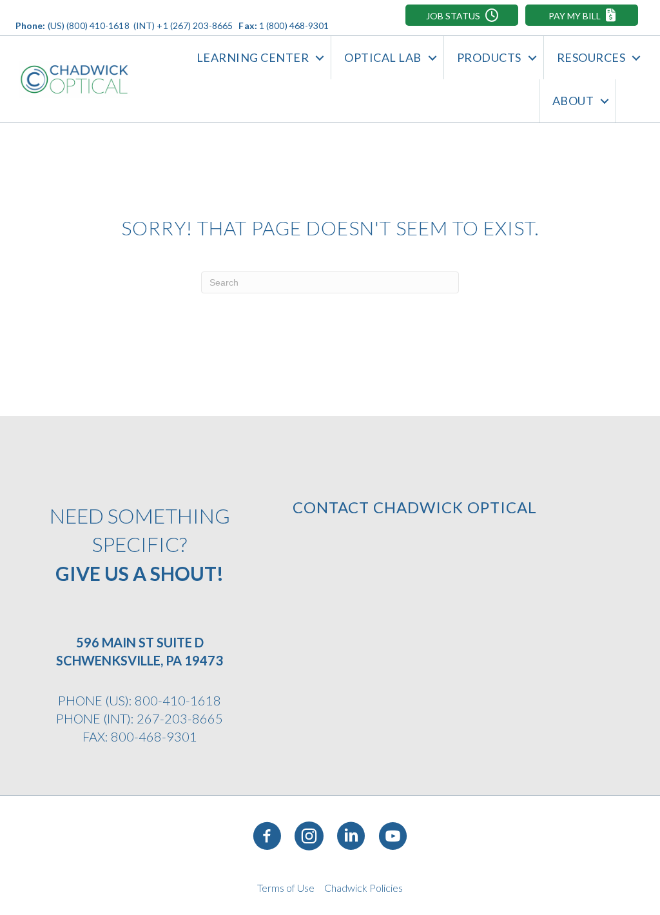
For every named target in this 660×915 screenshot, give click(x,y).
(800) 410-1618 (97, 25)
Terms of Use (286, 887)
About (573, 100)
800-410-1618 (178, 700)
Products (489, 57)
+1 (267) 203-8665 (195, 25)
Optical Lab (383, 57)
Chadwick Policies (363, 887)
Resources (591, 57)
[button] (461, 15)
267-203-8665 (180, 718)
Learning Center (253, 57)
